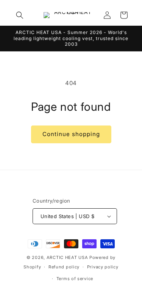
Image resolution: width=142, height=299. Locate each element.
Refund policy (64, 267)
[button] (19, 15)
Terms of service (74, 278)
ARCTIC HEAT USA (67, 257)
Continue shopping (71, 134)
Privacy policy (103, 267)
